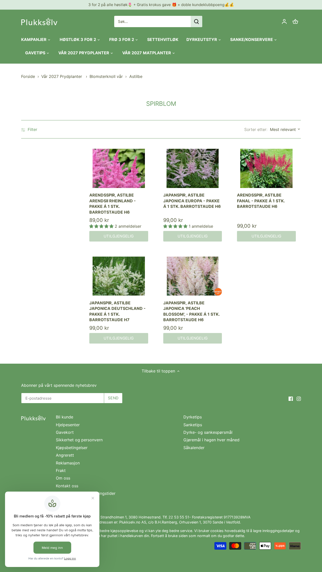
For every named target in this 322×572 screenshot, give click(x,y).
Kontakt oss (67, 485)
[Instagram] (299, 398)
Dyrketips (192, 416)
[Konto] (284, 21)
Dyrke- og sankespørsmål (207, 432)
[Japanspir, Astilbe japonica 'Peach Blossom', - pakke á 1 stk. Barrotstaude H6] (192, 276)
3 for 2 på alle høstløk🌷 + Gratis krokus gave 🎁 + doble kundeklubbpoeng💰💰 (161, 4)
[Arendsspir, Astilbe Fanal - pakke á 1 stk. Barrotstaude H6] (266, 168)
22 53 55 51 (179, 517)
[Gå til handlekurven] (295, 21)
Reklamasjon (68, 462)
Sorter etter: (255, 129)
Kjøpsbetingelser (72, 447)
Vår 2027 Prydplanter (62, 76)
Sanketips (192, 424)
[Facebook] (291, 398)
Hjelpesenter (68, 424)
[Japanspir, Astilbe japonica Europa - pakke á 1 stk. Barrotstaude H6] (192, 168)
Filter (31, 129)
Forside (28, 76)
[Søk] (196, 21)
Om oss (63, 478)
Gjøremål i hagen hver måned (211, 439)
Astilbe (135, 76)
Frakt (61, 470)
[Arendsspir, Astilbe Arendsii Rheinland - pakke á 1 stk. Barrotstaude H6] (118, 168)
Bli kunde (64, 416)
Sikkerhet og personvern (79, 439)
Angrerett (65, 455)
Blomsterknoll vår (106, 76)
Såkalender (194, 447)
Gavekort (65, 432)
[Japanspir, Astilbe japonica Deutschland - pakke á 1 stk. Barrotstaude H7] (118, 276)
